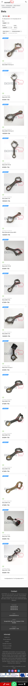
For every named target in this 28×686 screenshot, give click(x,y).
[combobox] (5, 23)
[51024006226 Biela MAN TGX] (14, 183)
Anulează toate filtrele (12, 33)
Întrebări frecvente (7, 643)
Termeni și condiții (7, 646)
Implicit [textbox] (4, 23)
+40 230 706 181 (14, 608)
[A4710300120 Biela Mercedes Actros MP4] (14, 217)
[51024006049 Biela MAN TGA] (14, 420)
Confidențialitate (7, 648)
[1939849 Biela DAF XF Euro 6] (14, 352)
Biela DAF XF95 (6, 97)
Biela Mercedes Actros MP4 (9, 232)
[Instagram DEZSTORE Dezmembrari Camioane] (12, 671)
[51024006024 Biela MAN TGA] (14, 285)
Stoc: (3, 21)
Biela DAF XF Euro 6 (7, 367)
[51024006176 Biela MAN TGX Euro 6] (14, 116)
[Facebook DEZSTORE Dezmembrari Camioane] (9, 671)
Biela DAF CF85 (6, 536)
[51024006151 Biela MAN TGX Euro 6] (14, 49)
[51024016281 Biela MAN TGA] (14, 487)
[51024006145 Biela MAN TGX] (14, 453)
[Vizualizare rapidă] (26, 37)
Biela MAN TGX (6, 198)
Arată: (15, 25)
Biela (4, 33)
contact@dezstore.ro (14, 615)
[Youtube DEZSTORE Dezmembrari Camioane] (15, 671)
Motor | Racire (6, 31)
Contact (7, 641)
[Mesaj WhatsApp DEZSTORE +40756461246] (14, 685)
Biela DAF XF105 (6, 164)
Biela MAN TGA (6, 300)
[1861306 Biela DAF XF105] (14, 251)
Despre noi (7, 637)
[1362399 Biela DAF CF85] (14, 521)
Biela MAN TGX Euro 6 (8, 64)
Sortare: (4, 25)
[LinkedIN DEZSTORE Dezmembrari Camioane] (18, 671)
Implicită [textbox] (5, 27)
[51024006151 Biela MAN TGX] (14, 318)
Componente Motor (16, 31)
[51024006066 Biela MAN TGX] (14, 386)
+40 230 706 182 (14, 609)
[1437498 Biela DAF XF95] (14, 82)
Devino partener (7, 639)
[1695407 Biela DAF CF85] (14, 555)
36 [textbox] (15, 27)
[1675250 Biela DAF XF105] (14, 149)
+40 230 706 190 (14, 606)
